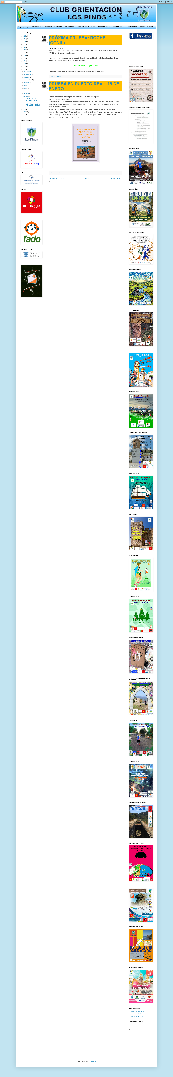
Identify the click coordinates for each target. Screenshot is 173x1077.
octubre (27, 77)
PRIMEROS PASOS (104, 27)
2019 (24, 55)
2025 (24, 39)
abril (26, 88)
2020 (24, 53)
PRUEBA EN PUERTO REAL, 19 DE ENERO (32, 104)
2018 (24, 58)
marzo (26, 91)
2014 (24, 69)
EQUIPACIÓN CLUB (146, 27)
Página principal (23, 27)
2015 (24, 66)
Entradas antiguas (115, 178)
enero (26, 96)
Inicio (87, 178)
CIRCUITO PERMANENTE (86, 27)
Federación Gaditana (137, 1011)
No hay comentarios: (57, 76)
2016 (24, 63)
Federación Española (137, 1016)
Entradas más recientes (56, 178)
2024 (24, 41)
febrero (26, 94)
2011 (24, 115)
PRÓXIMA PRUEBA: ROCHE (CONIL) (30, 99)
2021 (24, 50)
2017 (24, 61)
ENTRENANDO (118, 27)
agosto (26, 82)
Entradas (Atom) (63, 182)
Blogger (93, 1062)
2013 (24, 109)
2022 (24, 47)
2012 (24, 112)
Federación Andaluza (137, 1014)
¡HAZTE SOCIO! (132, 27)
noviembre (28, 74)
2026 (24, 36)
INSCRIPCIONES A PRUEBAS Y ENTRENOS (47, 27)
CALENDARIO (69, 27)
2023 (24, 44)
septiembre (28, 80)
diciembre (27, 71)
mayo (26, 85)
